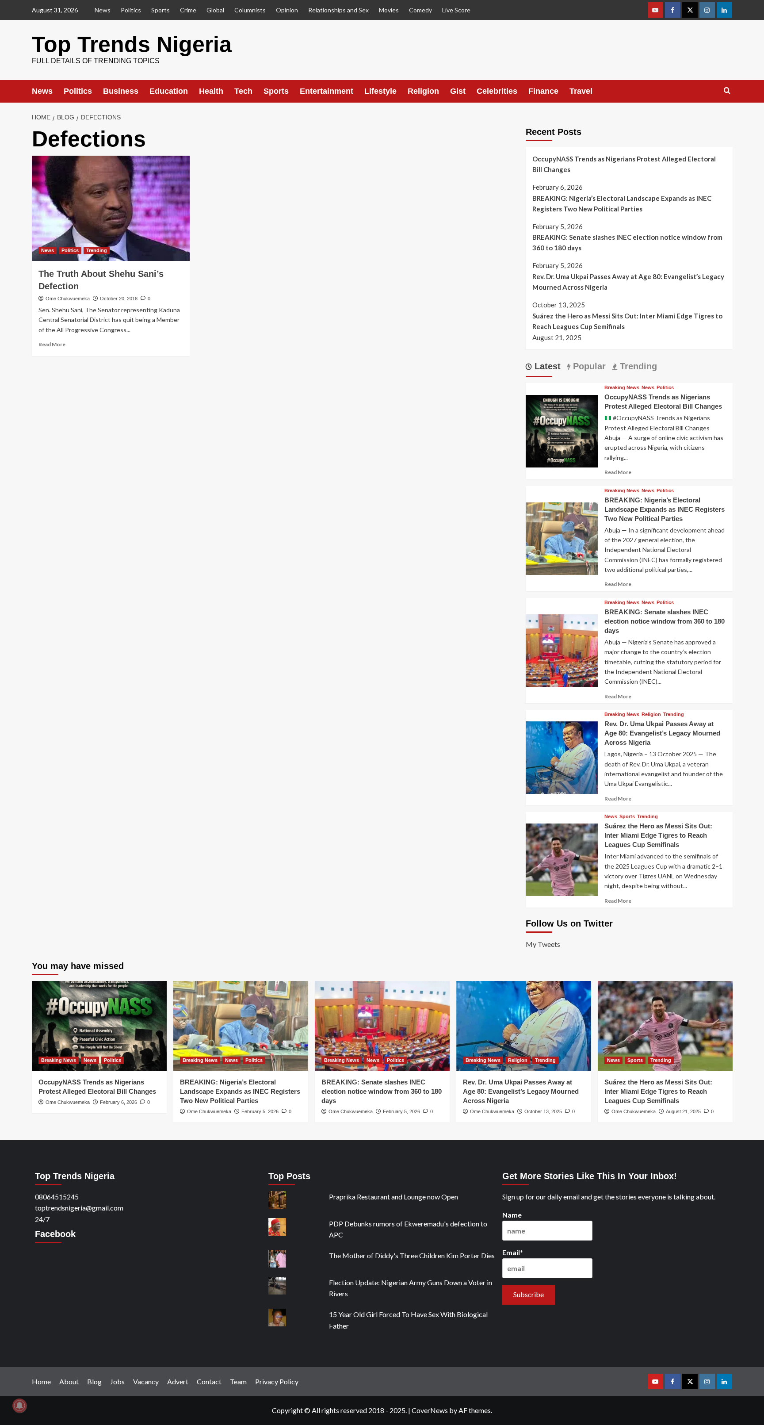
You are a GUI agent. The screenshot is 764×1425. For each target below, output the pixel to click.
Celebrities (497, 91)
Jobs (117, 1381)
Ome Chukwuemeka (68, 298)
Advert (177, 1381)
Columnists (250, 10)
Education (168, 91)
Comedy (420, 10)
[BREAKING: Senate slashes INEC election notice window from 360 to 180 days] (562, 649)
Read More (51, 344)
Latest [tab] (546, 366)
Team (238, 1381)
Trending (96, 250)
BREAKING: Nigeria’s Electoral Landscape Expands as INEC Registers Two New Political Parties (621, 203)
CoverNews (430, 1410)
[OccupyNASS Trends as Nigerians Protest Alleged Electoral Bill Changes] (562, 430)
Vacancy (146, 1381)
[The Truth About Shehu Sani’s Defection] (111, 208)
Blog (94, 1381)
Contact (209, 1381)
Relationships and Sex (338, 10)
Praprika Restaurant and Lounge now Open (393, 1196)
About (69, 1381)
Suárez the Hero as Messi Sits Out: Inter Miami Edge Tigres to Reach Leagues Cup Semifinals (627, 321)
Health (211, 91)
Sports (160, 10)
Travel (580, 91)
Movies (389, 10)
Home (41, 1381)
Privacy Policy (276, 1381)
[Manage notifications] (19, 1405)
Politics (131, 10)
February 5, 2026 (260, 1111)
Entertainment (326, 91)
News (103, 10)
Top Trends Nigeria (132, 44)
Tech (243, 91)
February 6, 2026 (118, 1102)
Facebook (55, 1234)
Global (215, 10)
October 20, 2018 (119, 298)
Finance (543, 91)
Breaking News (621, 387)
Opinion (287, 10)
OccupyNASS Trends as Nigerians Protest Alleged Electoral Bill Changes (624, 164)
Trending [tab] (637, 366)
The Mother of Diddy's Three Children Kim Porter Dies (412, 1255)
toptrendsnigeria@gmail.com (79, 1207)
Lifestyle (380, 91)
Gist (458, 91)
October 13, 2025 (543, 1111)
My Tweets (543, 944)
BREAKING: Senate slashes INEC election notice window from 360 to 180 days (627, 242)
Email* (512, 1252)
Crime (188, 10)
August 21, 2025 (683, 1111)
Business (120, 91)
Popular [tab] (588, 366)
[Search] (727, 91)
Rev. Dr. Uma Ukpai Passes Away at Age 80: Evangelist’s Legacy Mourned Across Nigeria (628, 281)
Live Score (456, 10)
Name (512, 1214)
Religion (423, 91)
